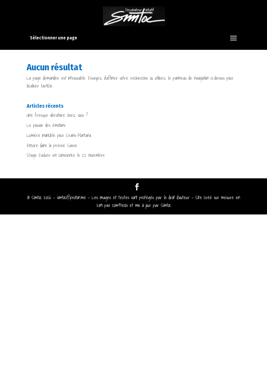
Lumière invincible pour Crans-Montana (59, 135)
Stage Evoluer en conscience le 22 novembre (66, 155)
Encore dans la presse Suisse (52, 145)
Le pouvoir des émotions (46, 125)
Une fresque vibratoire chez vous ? (57, 115)
